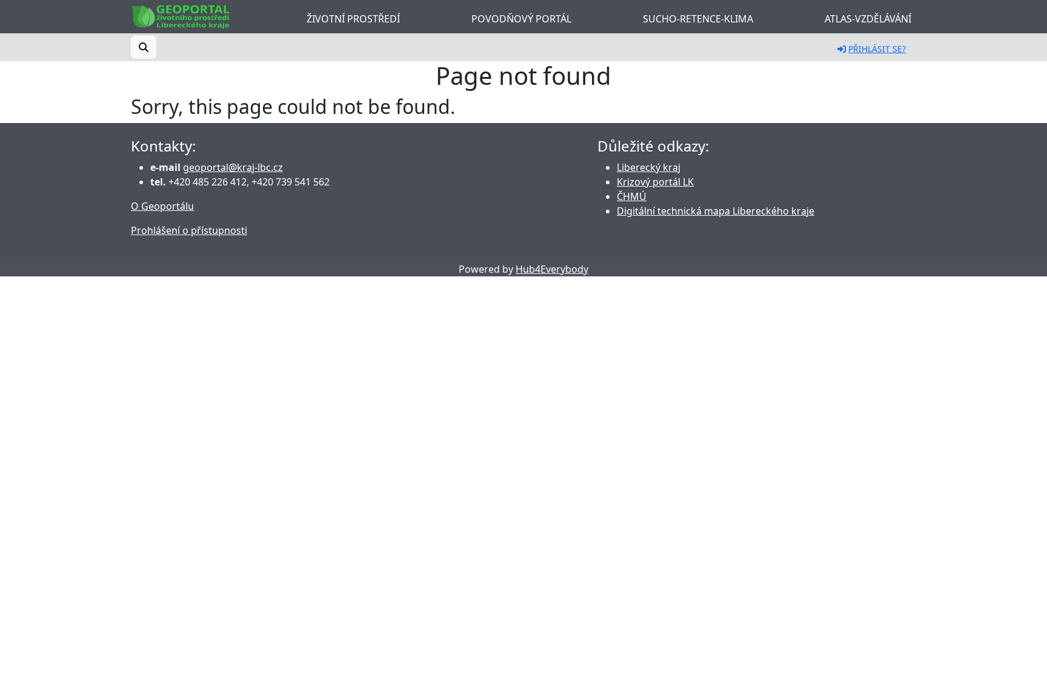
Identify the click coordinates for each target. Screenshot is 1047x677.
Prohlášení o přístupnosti (189, 230)
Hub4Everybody (552, 269)
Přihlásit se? (877, 49)
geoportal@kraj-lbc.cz (233, 167)
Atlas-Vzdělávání (868, 18)
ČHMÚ (631, 196)
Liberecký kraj (648, 167)
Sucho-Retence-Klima (698, 18)
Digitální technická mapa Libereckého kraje (715, 211)
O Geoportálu (162, 206)
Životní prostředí (353, 18)
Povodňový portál (521, 18)
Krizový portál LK (655, 181)
